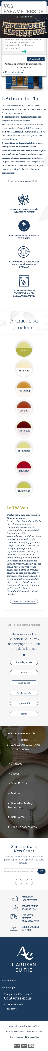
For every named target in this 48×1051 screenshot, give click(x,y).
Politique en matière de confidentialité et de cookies (24, 65)
